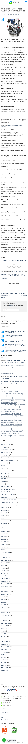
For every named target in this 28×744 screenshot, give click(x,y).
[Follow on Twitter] (14, 690)
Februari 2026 (4, 547)
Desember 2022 (5, 647)
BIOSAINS (3, 473)
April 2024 (3, 605)
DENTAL (14, 398)
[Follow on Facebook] (8, 690)
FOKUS (23, 400)
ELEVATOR (3, 479)
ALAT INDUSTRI (5, 452)
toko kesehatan (20, 435)
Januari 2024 (4, 613)
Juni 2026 (3, 536)
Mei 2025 (3, 570)
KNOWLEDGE (4, 492)
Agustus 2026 (4, 531)
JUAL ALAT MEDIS (17, 413)
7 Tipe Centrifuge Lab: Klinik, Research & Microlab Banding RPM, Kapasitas (15, 351)
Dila (2, 366)
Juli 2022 (3, 654)
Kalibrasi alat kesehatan (12, 418)
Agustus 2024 (4, 594)
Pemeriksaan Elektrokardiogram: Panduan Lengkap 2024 (12, 367)
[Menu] (2, 2)
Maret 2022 (4, 665)
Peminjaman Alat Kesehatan (7, 422)
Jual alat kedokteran (5, 409)
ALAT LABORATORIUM (5, 273)
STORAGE (3, 515)
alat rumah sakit (10, 396)
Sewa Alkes (3, 433)
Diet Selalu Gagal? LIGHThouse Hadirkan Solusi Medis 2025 (15, 332)
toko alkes (13, 435)
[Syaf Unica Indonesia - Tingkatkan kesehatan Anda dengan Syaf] (14, 2)
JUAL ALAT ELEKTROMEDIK (21, 404)
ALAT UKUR (4, 463)
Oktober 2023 (4, 620)
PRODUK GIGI (4, 507)
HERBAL (3, 484)
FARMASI (3, 481)
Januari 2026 (4, 550)
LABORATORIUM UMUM (5, 7)
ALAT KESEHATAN (17, 391)
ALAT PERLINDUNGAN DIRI (7, 460)
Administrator (16, 14)
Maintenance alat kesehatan (7, 420)
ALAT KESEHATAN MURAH (6, 393)
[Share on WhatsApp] (8, 267)
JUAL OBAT (3, 418)
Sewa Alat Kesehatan (17, 431)
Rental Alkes (15, 429)
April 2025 (3, 573)
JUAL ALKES (13, 415)
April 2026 (3, 542)
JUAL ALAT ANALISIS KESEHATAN (8, 404)
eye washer (17, 400)
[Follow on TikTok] (12, 690)
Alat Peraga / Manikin (6, 458)
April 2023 (3, 636)
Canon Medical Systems (6, 398)
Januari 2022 (4, 670)
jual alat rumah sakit (5, 415)
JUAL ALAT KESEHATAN (16, 409)
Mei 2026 (3, 539)
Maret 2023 (4, 639)
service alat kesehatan (6, 431)
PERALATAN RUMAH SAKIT (6, 424)
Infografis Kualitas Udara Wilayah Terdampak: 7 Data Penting (13, 336)
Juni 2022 (3, 657)
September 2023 (5, 623)
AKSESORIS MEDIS (5, 444)
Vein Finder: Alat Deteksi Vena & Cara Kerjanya (13, 372)
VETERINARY (4, 523)
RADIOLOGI (4, 510)
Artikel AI (3, 468)
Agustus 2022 (4, 652)
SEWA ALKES (4, 513)
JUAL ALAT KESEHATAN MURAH (7, 411)
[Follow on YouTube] (16, 690)
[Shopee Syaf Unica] (4, 730)
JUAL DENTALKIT (20, 415)
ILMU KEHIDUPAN (5, 486)
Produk (2, 715)
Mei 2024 (3, 602)
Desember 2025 (5, 552)
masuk (11, 305)
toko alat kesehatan (5, 435)
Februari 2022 (4, 668)
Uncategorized (5, 521)
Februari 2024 (4, 610)
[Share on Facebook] (10, 267)
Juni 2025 (3, 568)
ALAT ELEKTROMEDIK (6, 450)
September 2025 (5, 560)
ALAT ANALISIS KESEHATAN (6, 391)
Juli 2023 (3, 628)
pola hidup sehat (17, 426)
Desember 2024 (5, 584)
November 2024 (5, 586)
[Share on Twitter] (13, 267)
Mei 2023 (3, 634)
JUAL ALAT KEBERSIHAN (14, 407)
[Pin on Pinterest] (18, 267)
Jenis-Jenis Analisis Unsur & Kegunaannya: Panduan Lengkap (13, 383)
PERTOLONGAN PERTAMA (7, 505)
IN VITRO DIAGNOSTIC (7, 489)
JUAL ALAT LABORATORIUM (14, 275)
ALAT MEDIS (3, 396)
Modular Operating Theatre (8, 500)
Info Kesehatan (12, 402)
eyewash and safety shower (7, 400)
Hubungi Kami (4, 719)
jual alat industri (4, 407)
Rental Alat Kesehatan (6, 429)
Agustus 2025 (4, 563)
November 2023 (5, 618)
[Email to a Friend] (15, 267)
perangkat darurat (17, 424)
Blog (2, 717)
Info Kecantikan (4, 402)
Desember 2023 (5, 615)
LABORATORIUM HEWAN (7, 494)
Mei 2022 (3, 660)
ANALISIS (3, 465)
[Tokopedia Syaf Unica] (14, 730)
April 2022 (3, 662)
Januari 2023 (4, 644)
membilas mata (18, 420)
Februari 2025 (4, 578)
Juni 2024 (3, 599)
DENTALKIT (20, 398)
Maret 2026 (4, 544)
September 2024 (5, 592)
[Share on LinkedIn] (20, 267)
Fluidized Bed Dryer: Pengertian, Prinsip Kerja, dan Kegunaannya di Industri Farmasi (14, 361)
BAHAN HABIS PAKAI (6, 471)
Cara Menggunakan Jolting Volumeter (11, 126)
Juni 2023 (3, 631)
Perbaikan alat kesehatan (7, 426)
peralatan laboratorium (20, 422)
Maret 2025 (4, 576)
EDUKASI (3, 476)
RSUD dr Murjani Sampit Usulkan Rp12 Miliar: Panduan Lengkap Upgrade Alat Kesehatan (15, 346)
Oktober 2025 (4, 557)
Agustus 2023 (4, 626)
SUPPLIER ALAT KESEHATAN (13, 433)
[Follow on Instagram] (10, 690)
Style (2, 518)
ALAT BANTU (4, 447)
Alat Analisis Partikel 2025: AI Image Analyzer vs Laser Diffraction (14, 340)
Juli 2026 (3, 534)
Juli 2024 (3, 597)
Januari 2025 (4, 581)
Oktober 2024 (4, 589)
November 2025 (5, 555)
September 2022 (5, 649)
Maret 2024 (4, 607)
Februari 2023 (4, 641)
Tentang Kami (4, 712)
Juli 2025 (3, 565)
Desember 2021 (5, 673)
